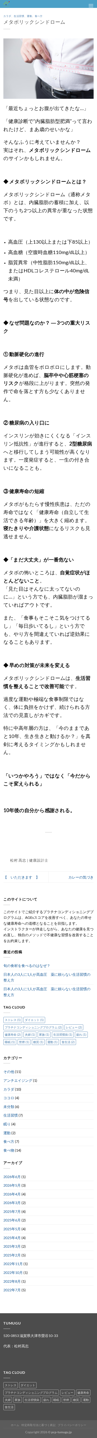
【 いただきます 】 (21, 877)
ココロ (8, 1098)
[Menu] (91, 5)
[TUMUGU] (27, 4)
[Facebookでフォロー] (7, 1357)
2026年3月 (12, 1202)
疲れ (81, 1034)
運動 (29, 15)
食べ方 (39, 15)
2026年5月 (12, 1185)
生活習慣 (19, 15)
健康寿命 (13, 1034)
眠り (7, 1124)
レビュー (74, 1027)
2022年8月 (12, 1281)
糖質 (38, 1042)
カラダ (7, 15)
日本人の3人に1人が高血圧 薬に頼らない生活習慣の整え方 (46, 977)
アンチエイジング (17, 1080)
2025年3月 (12, 1246)
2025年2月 (12, 1255)
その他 (8, 1071)
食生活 (68, 1042)
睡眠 (10, 1042)
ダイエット (34, 1020)
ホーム (15, 1425)
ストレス (13, 1020)
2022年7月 (12, 1290)
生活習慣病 (62, 1034)
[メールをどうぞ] (15, 1357)
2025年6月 (12, 1220)
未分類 (8, 1106)
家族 (44, 1034)
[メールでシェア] (51, 842)
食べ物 (8, 1150)
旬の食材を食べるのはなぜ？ (26, 965)
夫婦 (30, 1034)
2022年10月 (13, 1272)
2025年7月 (12, 1211)
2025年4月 (12, 1237)
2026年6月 (12, 1176)
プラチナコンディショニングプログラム (33, 1027)
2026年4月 (12, 1194)
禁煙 (24, 1042)
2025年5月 (12, 1229)
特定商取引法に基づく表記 (38, 1425)
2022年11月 (13, 1263)
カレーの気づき (81, 877)
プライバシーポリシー (72, 1425)
